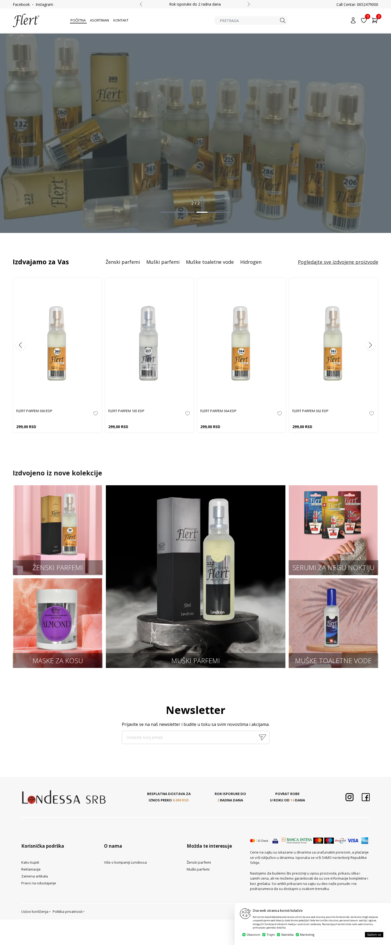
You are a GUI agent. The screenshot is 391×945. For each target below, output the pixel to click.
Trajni (271, 934)
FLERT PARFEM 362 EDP (310, 410)
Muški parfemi (163, 262)
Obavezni (253, 934)
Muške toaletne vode (210, 262)
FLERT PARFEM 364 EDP (218, 410)
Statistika (287, 934)
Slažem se (374, 934)
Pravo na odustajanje (38, 883)
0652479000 (367, 4)
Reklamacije (31, 869)
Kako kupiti (30, 862)
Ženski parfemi (123, 262)
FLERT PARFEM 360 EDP (34, 410)
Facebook (21, 4)
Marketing (307, 934)
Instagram (44, 4)
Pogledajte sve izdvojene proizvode (338, 262)
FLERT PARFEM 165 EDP (126, 410)
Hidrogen (250, 262)
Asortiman (99, 20)
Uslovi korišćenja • (36, 911)
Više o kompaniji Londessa (125, 862)
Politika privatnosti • (69, 911)
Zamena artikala (34, 876)
